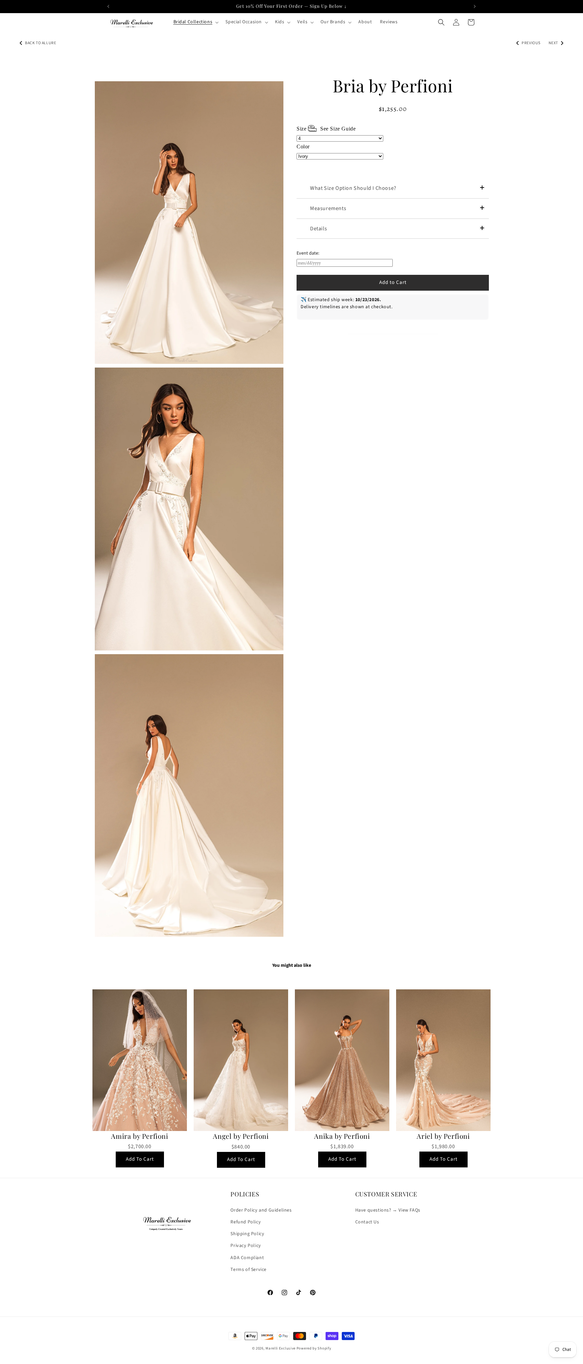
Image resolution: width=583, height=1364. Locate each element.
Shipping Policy (247, 1233)
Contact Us (367, 1221)
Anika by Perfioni (342, 1136)
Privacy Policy (245, 1245)
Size (326, 129)
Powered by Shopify (314, 1348)
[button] (195, 22)
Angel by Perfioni (241, 1136)
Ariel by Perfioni (443, 1136)
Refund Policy (245, 1221)
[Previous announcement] (108, 6)
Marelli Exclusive (281, 1348)
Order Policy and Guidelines (261, 1210)
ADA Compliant (247, 1257)
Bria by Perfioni (393, 86)
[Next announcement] (474, 6)
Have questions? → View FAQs (387, 1210)
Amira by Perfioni (139, 1136)
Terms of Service (248, 1269)
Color (303, 146)
